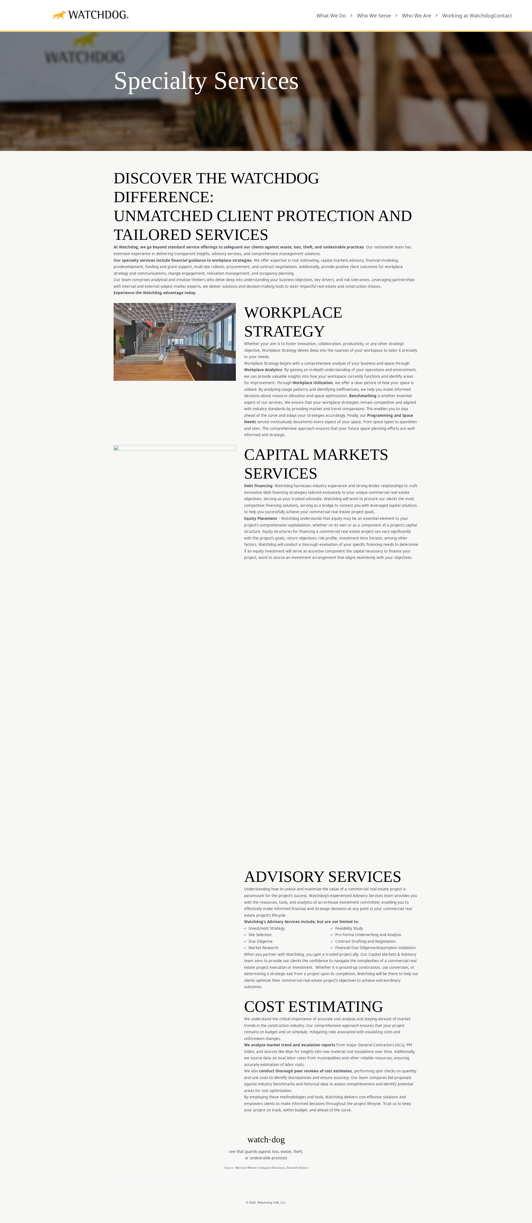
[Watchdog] (59, 15)
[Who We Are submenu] (436, 15)
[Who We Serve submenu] (396, 15)
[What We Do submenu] (351, 15)
